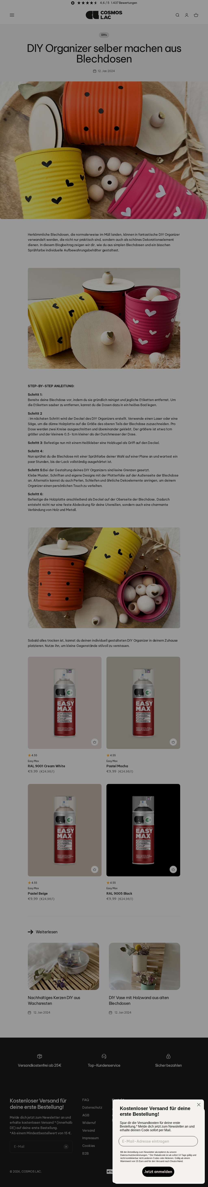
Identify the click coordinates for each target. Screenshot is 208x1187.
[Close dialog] (198, 1104)
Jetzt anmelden (158, 1171)
